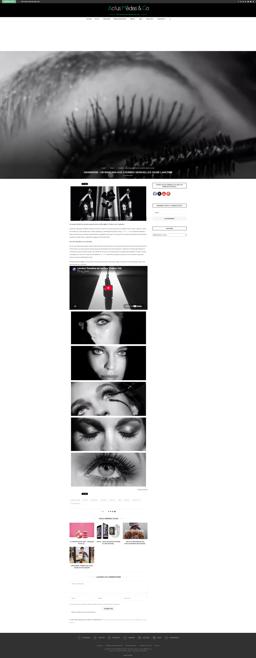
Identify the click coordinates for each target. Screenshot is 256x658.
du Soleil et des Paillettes (139, 651)
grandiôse (94, 500)
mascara (112, 500)
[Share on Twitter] (110, 511)
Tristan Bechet (75, 503)
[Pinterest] (243, 1)
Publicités (106, 19)
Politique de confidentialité (114, 645)
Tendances (161, 19)
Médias (132, 19)
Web (140, 19)
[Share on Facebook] (108, 511)
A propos (100, 645)
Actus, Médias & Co (146, 649)
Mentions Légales (131, 645)
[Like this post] (104, 511)
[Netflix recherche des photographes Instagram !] (135, 531)
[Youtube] (248, 1)
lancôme (103, 500)
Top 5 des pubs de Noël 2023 (30, 1)
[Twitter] (240, 1)
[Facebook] (238, 1)
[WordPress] (253, 1)
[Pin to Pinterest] (112, 511)
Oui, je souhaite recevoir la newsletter (84, 612)
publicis (127, 500)
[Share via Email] (115, 511)
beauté (85, 500)
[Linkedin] (245, 1)
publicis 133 (136, 500)
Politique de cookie (145, 645)
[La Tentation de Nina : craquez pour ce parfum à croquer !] (82, 531)
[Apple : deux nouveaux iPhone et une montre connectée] (108, 531)
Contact (157, 645)
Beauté (112, 168)
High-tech (149, 19)
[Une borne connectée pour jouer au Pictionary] (82, 555)
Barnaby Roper (75, 500)
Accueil (89, 19)
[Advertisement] (128, 36)
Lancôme (103, 254)
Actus (97, 19)
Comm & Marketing (119, 19)
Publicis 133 (125, 231)
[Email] (250, 1)
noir (119, 500)
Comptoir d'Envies (121, 651)
